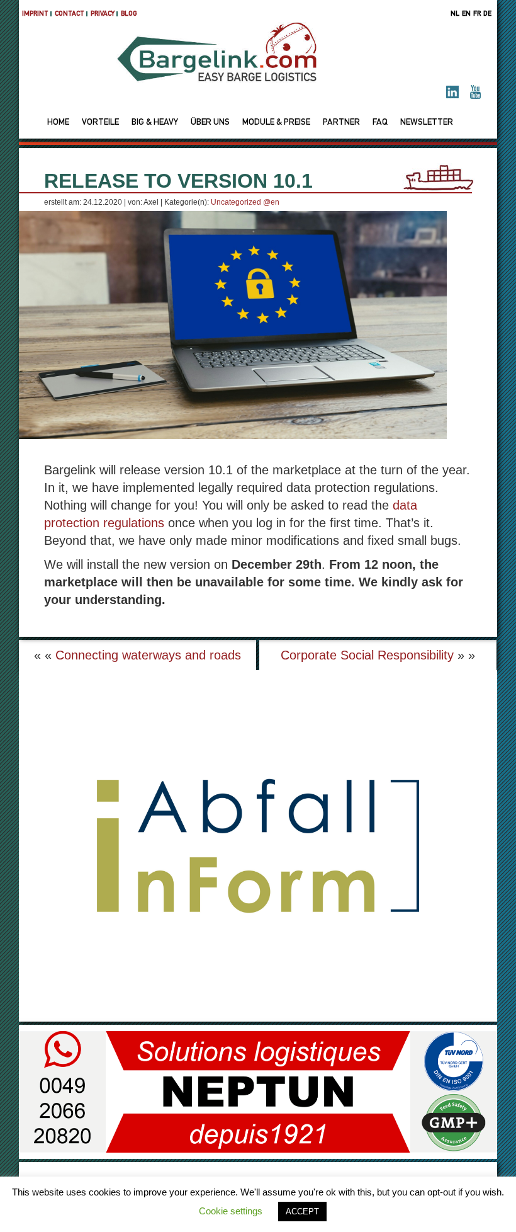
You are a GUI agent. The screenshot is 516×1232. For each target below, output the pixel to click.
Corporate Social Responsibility (367, 655)
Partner (341, 122)
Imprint (35, 14)
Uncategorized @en (245, 202)
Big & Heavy (155, 122)
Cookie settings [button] (230, 1211)
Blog (129, 14)
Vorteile (100, 122)
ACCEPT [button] (302, 1211)
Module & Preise (276, 122)
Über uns (210, 122)
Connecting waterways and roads (148, 655)
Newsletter (426, 122)
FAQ (380, 122)
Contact (69, 14)
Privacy (103, 14)
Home (58, 122)
